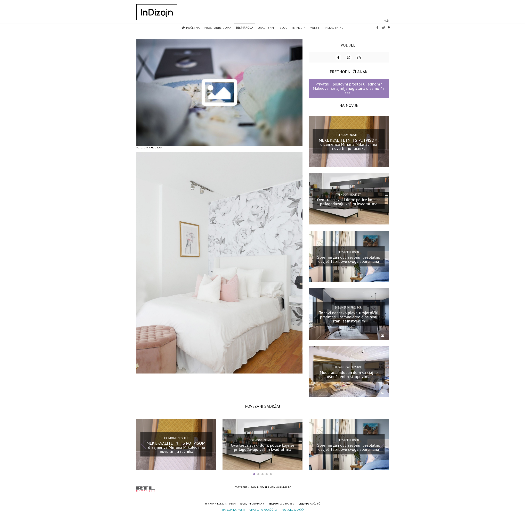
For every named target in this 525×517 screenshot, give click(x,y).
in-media (299, 28)
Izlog (283, 28)
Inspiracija (244, 28)
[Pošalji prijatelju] (359, 57)
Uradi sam (266, 28)
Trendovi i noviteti (349, 135)
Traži (385, 20)
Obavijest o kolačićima (263, 509)
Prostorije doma (217, 28)
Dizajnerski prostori (348, 307)
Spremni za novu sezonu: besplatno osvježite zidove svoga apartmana (348, 259)
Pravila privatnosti (233, 509)
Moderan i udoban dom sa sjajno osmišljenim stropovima (349, 374)
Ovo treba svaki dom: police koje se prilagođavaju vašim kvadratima (348, 201)
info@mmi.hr (256, 503)
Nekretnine (334, 28)
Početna (193, 28)
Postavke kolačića (293, 509)
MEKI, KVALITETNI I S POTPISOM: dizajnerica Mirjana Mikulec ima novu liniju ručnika (349, 144)
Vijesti (315, 28)
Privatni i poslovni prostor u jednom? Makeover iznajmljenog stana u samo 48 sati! (349, 88)
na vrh (384, 487)
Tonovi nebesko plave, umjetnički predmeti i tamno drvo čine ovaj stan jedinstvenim (348, 317)
